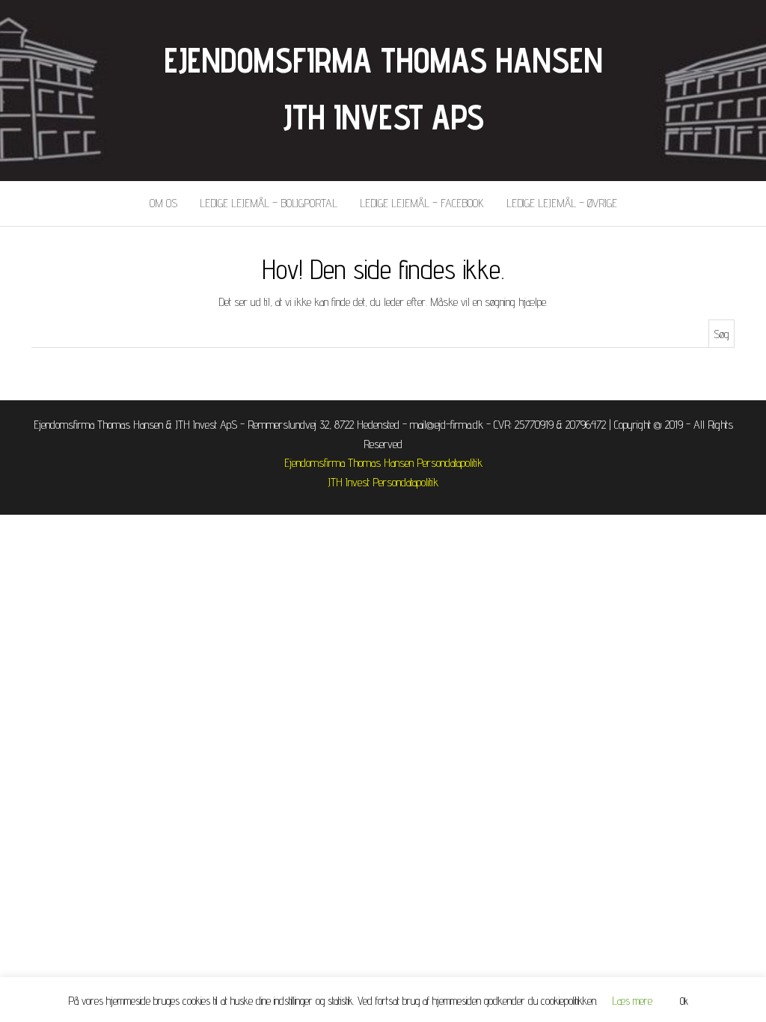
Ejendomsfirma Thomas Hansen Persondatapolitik (383, 463)
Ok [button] (684, 1001)
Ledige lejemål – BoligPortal (268, 203)
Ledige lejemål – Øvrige (561, 203)
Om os (163, 203)
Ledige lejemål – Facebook (422, 203)
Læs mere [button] (632, 1000)
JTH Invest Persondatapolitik (383, 482)
